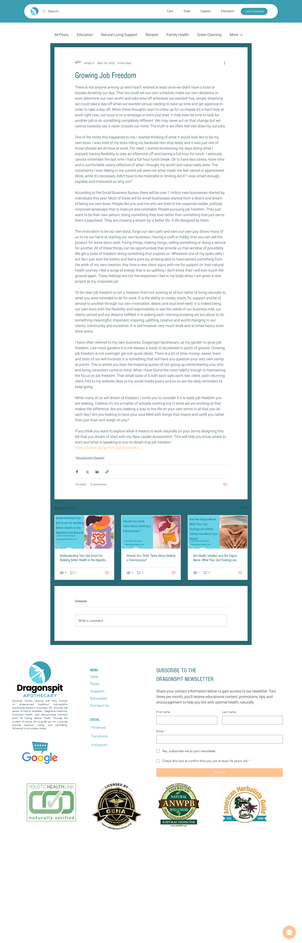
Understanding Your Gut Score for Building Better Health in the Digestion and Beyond (83, 558)
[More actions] (224, 63)
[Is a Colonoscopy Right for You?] (151, 532)
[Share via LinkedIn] (97, 472)
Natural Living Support (119, 35)
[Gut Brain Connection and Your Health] (217, 532)
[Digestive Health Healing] (84, 532)
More (234, 35)
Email (160, 731)
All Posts (61, 35)
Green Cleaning (209, 35)
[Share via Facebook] (77, 472)
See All (243, 507)
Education (85, 35)
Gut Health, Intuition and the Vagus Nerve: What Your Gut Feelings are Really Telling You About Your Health (216, 558)
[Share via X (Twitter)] (87, 472)
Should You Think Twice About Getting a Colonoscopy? (151, 558)
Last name (229, 712)
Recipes (152, 35)
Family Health (177, 35)
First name (163, 712)
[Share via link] (107, 472)
